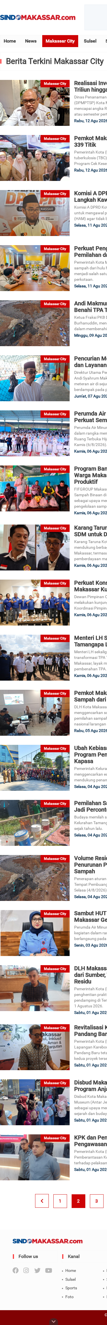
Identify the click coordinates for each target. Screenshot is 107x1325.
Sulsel (90, 41)
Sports (71, 1288)
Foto (69, 1296)
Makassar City (60, 41)
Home (10, 41)
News (31, 41)
